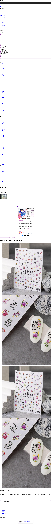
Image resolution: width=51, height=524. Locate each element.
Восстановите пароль (10, 4)
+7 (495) (2, 14)
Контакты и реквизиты (4, 513)
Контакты (3, 29)
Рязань (3, 18)
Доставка (3, 22)
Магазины (3, 21)
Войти (2, 509)
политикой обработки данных (27, 521)
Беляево (4, 17)
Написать (4, 15)
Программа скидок (4, 26)
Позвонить (1, 15)
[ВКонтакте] (0, 508)
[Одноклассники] (1, 508)
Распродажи (3, 25)
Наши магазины (3, 16)
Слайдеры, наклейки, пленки (6, 237)
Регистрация (1, 5)
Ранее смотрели (2, 504)
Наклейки (13, 237)
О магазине (3, 514)
